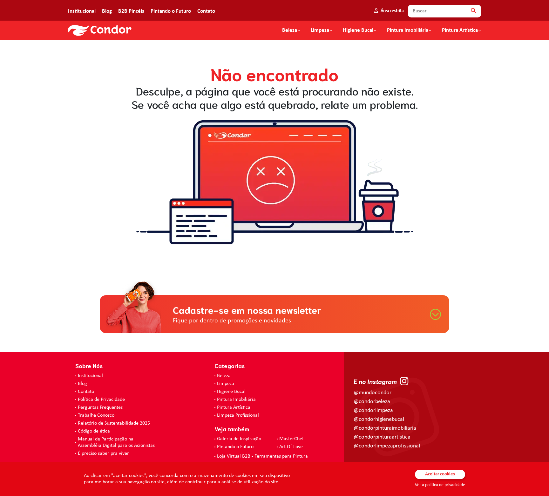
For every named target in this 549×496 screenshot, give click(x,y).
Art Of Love (291, 446)
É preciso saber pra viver (103, 453)
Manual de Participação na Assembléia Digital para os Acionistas (116, 442)
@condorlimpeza (373, 410)
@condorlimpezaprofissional (387, 446)
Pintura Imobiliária (407, 30)
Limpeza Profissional (238, 415)
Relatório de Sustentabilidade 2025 (114, 423)
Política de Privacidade (101, 399)
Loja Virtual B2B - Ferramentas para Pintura (262, 456)
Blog (107, 11)
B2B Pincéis (131, 11)
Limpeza (225, 383)
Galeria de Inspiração (239, 438)
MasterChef (291, 438)
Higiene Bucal (358, 30)
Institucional (82, 11)
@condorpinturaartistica (382, 437)
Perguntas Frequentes (100, 407)
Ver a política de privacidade (440, 485)
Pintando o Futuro (171, 11)
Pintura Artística (460, 30)
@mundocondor (372, 393)
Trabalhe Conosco (96, 415)
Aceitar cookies (440, 474)
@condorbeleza (372, 402)
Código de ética (94, 431)
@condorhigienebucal (379, 419)
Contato (206, 11)
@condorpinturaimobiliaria (385, 428)
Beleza (289, 30)
